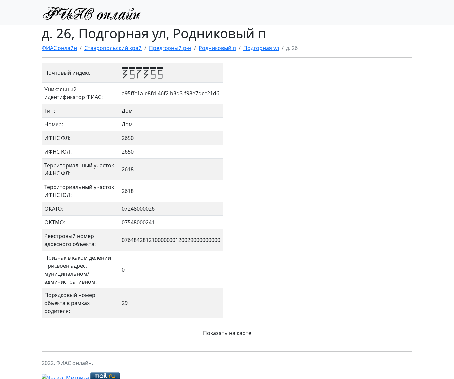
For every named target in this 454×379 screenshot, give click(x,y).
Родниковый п (217, 48)
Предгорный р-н (170, 48)
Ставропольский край (113, 48)
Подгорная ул (261, 48)
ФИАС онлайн (59, 48)
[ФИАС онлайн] (91, 13)
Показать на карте (227, 333)
